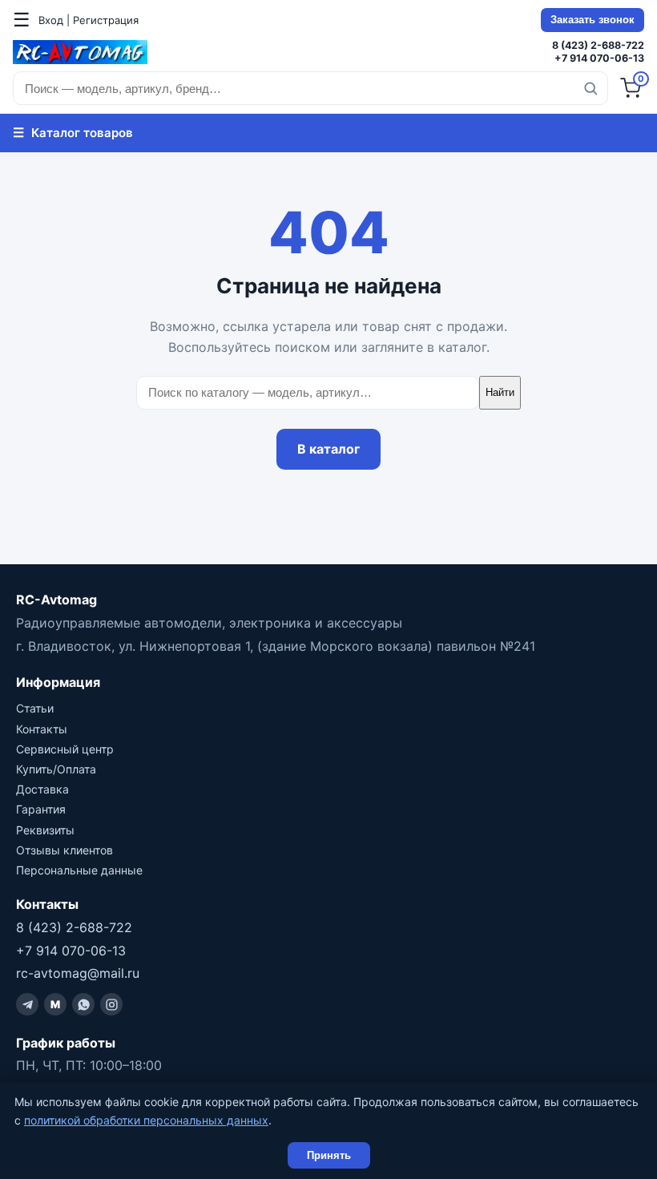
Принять (329, 1155)
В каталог (328, 449)
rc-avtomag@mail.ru (77, 973)
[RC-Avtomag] (80, 52)
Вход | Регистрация (88, 20)
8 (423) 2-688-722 (598, 45)
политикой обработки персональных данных (146, 1120)
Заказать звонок (592, 20)
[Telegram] (27, 1004)
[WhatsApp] (83, 1004)
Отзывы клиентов (64, 850)
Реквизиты (45, 830)
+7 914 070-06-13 (599, 58)
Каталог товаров (73, 132)
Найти (500, 392)
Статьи (35, 708)
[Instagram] (111, 1004)
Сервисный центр (65, 749)
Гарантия (41, 809)
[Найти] (590, 88)
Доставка (42, 789)
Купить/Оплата (56, 769)
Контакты (41, 729)
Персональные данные (79, 870)
